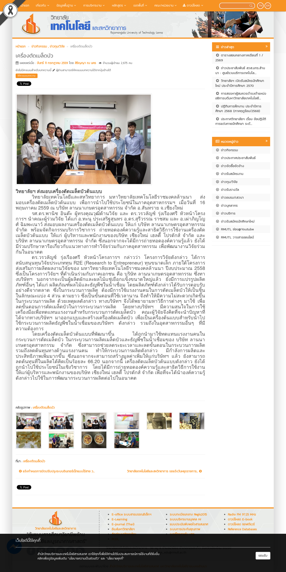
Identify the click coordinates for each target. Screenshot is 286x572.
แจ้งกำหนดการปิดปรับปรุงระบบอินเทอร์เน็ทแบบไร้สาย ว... (58, 471)
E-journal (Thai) (123, 524)
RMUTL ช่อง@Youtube (237, 229)
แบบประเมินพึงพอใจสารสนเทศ (189, 524)
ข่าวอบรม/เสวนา (232, 197)
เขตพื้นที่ (138, 5)
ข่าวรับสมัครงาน (231, 173)
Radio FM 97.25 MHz (242, 514)
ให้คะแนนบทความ (27, 75)
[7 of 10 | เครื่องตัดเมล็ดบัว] (29, 440)
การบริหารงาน (91, 5)
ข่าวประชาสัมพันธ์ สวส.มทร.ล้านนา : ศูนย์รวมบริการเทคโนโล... (240, 70)
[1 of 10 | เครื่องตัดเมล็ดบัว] (29, 421)
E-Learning (119, 519)
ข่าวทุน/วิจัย (229, 181)
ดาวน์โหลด (193, 5)
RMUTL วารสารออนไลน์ (237, 237)
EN (268, 6)
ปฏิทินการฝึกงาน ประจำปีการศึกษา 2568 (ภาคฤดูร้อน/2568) (238, 108)
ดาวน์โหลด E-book (240, 519)
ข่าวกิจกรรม (229, 150)
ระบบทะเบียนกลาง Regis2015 (188, 514)
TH (260, 6)
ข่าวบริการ (228, 213)
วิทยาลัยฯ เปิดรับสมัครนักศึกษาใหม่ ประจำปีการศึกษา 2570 (239, 83)
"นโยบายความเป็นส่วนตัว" (84, 558)
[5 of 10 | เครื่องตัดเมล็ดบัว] (159, 421)
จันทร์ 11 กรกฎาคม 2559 (52, 63)
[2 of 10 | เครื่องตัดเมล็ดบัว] (61, 421)
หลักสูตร (117, 5)
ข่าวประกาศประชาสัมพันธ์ (238, 157)
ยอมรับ (263, 555)
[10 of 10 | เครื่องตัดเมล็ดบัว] (127, 440)
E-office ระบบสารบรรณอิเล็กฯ (131, 514)
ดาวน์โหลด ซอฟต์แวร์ (241, 524)
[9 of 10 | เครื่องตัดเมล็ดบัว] (94, 440)
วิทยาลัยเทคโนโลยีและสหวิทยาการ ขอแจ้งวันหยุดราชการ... (163, 471)
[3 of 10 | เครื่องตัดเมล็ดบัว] (94, 421)
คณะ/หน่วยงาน (163, 5)
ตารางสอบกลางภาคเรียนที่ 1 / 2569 (239, 57)
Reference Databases (242, 529)
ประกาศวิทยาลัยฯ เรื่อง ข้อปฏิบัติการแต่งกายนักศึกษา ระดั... (240, 121)
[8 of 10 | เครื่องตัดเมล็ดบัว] (61, 440)
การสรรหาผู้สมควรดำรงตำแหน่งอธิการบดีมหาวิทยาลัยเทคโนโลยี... (240, 96)
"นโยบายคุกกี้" (115, 558)
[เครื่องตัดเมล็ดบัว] (84, 138)
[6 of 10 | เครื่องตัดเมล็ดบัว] (192, 421)
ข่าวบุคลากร (229, 205)
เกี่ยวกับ (40, 5)
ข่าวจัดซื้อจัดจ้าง (232, 165)
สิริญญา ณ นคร (85, 63)
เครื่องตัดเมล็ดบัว (44, 407)
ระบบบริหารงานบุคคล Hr (185, 519)
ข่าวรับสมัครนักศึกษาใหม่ (237, 221)
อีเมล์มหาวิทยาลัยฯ (123, 529)
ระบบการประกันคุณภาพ (185, 529)
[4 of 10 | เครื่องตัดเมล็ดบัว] (127, 421)
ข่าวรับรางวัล (229, 189)
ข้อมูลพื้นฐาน (64, 5)
